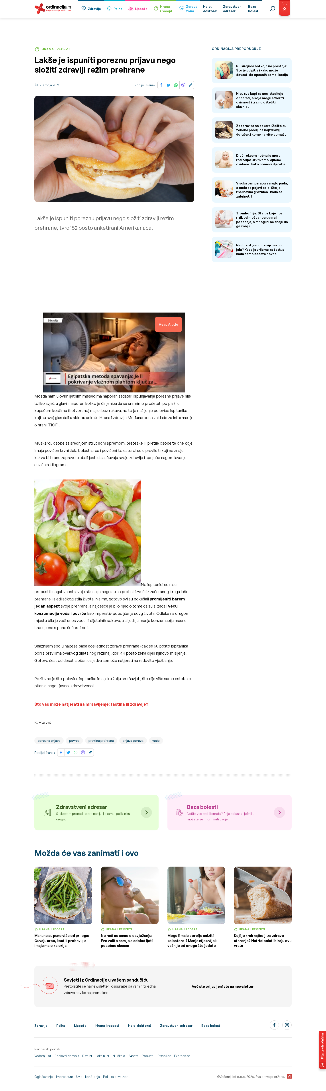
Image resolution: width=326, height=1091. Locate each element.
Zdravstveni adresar (176, 1026)
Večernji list (42, 1056)
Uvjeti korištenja (88, 1077)
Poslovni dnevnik (67, 1056)
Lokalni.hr (102, 1056)
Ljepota (141, 9)
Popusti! (148, 1056)
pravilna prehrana (101, 741)
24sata (133, 1056)
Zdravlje (94, 9)
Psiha (118, 9)
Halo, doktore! (139, 1026)
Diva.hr (87, 1056)
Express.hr (182, 1056)
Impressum (64, 1077)
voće (156, 741)
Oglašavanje (43, 1077)
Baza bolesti (211, 1026)
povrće (74, 741)
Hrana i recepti (107, 1026)
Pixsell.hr (164, 1056)
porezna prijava (49, 741)
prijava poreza (133, 741)
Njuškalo (119, 1056)
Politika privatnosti (116, 1077)
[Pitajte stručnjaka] (322, 1050)
